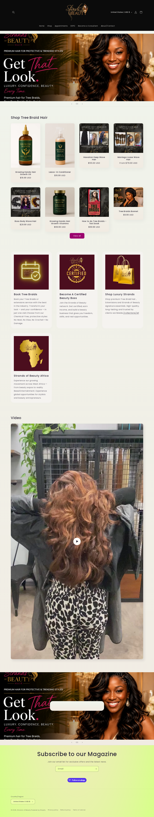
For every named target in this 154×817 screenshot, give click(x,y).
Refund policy (65, 810)
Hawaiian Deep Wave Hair (94, 158)
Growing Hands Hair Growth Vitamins (60, 222)
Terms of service (79, 810)
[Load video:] (77, 541)
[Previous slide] (71, 104)
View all (77, 236)
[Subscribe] (96, 769)
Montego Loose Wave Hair (128, 158)
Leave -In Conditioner (60, 172)
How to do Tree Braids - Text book (94, 222)
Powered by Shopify (38, 810)
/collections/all (131, 313)
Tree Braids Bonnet (128, 211)
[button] (13, 12)
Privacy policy (53, 810)
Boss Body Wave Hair (25, 221)
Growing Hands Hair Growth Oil (25, 173)
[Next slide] (82, 104)
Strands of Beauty (24, 810)
